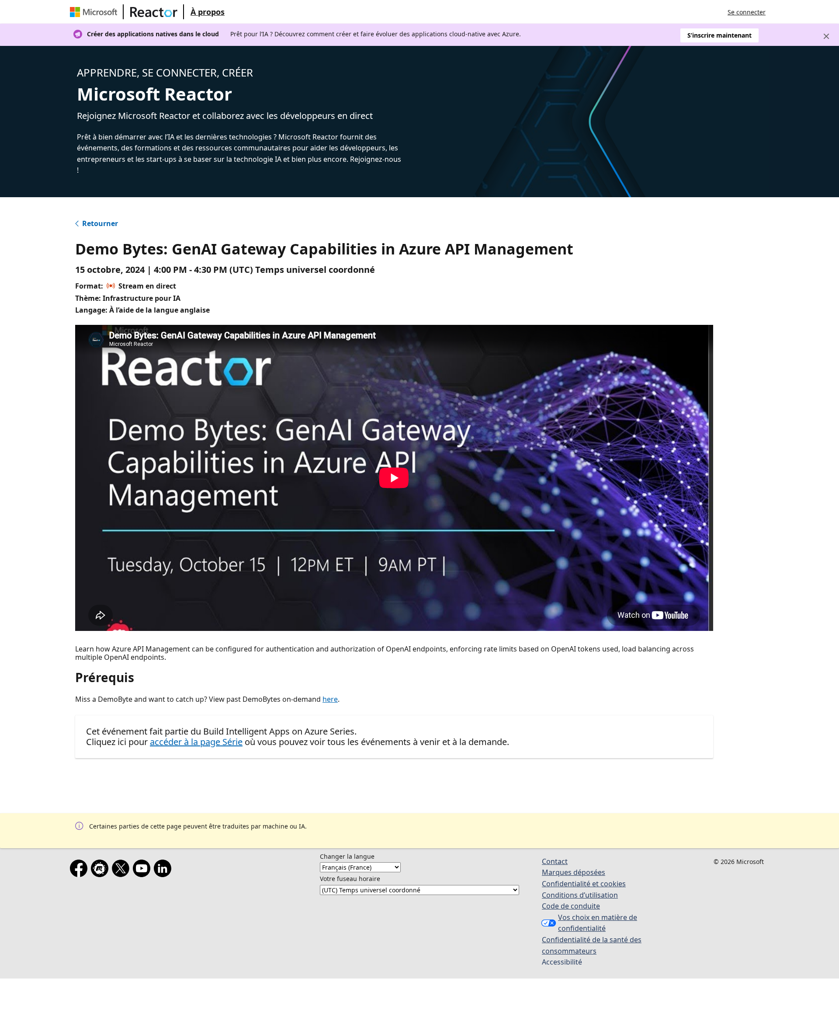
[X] (122, 870)
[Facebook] (80, 870)
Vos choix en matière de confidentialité (597, 923)
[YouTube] (143, 870)
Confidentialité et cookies (584, 883)
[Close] (826, 36)
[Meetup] (101, 870)
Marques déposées (573, 872)
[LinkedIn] (164, 870)
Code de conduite (571, 906)
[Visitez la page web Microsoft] (95, 12)
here (330, 699)
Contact (555, 861)
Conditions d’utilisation (580, 895)
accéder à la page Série (196, 742)
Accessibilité (562, 962)
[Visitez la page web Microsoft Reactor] (154, 12)
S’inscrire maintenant (719, 35)
